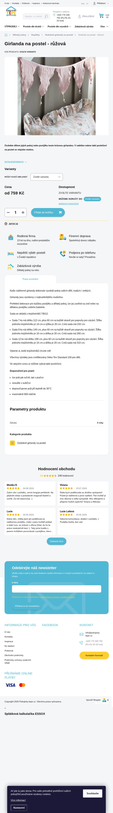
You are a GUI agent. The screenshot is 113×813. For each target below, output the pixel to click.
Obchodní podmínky (14, 655)
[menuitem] (12, 26)
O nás (7, 3)
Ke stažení (9, 646)
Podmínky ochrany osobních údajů (18, 661)
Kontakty (15, 3)
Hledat (46, 16)
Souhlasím (93, 793)
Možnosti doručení (68, 204)
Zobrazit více (56, 541)
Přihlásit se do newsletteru (27, 606)
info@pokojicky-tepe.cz (92, 634)
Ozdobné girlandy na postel (31, 443)
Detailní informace (14, 162)
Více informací (18, 800)
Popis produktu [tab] (30, 279)
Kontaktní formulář (94, 655)
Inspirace (36, 3)
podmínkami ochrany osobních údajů (57, 597)
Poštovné (26, 3)
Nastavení (19, 808)
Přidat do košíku (43, 212)
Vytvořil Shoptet (93, 700)
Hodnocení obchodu (51, 3)
